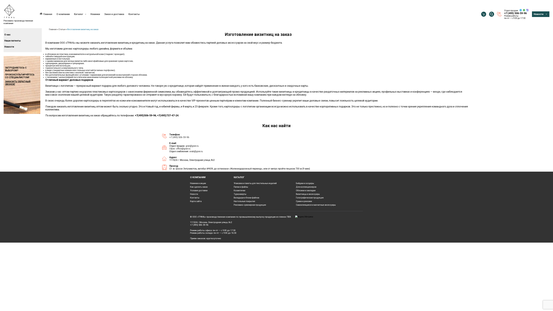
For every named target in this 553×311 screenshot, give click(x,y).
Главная (47, 14)
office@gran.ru (183, 148)
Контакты (134, 14)
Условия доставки (199, 190)
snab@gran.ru (196, 151)
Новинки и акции (198, 183)
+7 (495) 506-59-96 (179, 137)
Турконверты (240, 194)
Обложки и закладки (306, 190)
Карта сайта (196, 201)
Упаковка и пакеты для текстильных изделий (255, 183)
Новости (538, 14)
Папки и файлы (241, 187)
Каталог (78, 14)
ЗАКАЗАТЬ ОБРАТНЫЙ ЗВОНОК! (17, 83)
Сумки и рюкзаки (304, 201)
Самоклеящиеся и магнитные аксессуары (316, 205)
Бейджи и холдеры (305, 183)
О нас (7, 34)
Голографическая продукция (310, 198)
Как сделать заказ (199, 187)
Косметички (239, 190)
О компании (63, 14)
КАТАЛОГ (239, 177)
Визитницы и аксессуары (308, 194)
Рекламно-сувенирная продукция (250, 205)
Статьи (61, 29)
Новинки (95, 14)
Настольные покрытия (244, 201)
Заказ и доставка (114, 14)
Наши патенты (12, 40)
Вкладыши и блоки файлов (246, 198)
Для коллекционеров (306, 187)
